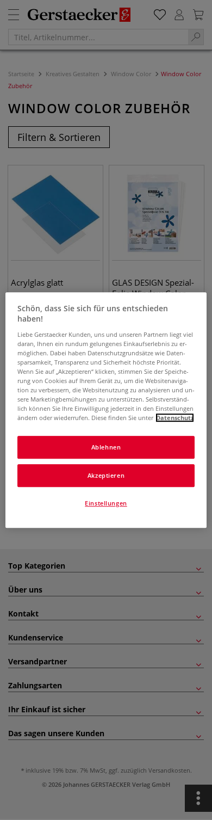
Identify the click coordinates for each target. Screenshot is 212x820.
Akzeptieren (106, 475)
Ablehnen (106, 447)
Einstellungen (106, 503)
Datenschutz (175, 418)
